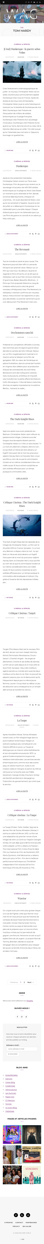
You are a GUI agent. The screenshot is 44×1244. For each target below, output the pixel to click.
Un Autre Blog (11, 1108)
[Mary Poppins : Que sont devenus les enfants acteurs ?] (12, 1155)
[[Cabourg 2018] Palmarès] (12, 1175)
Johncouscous (11, 1090)
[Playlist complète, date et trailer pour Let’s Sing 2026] (12, 1135)
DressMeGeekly (11, 1075)
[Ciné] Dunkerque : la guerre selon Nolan (22, 50)
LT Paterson (10, 1100)
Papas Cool (9, 1097)
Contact (19, 1222)
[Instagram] (28, 1215)
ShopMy (30, 1001)
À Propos (9, 1222)
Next (29, 982)
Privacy (16, 1226)
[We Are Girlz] (22, 14)
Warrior (22, 898)
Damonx (8, 1079)
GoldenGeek (10, 1086)
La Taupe (22, 720)
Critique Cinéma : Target (22, 613)
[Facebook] (16, 1215)
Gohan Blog (10, 1082)
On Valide (27, 1226)
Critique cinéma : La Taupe (22, 815)
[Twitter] (33, 150)
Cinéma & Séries (22, 44)
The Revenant (22, 249)
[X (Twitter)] (22, 1215)
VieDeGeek (9, 1111)
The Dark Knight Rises (22, 419)
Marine (21, 57)
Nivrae (20, 510)
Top (22, 1239)
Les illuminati (10, 1093)
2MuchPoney (21, 170)
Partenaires (31, 1222)
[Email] (38, 150)
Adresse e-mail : (12, 1045)
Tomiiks (8, 1104)
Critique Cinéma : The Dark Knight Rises (22, 504)
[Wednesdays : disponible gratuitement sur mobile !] (31, 1175)
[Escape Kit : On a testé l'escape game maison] (31, 1155)
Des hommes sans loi (22, 332)
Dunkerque (22, 166)
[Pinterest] (35, 150)
